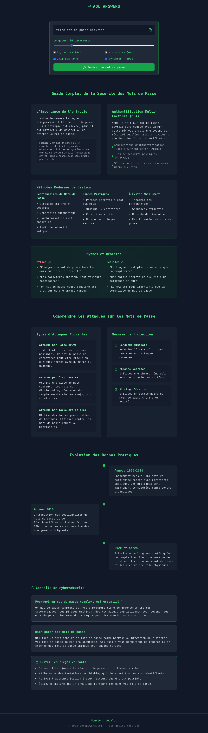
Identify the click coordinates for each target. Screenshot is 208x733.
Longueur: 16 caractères (72, 40)
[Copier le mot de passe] (150, 30)
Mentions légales (104, 720)
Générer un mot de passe (106, 67)
